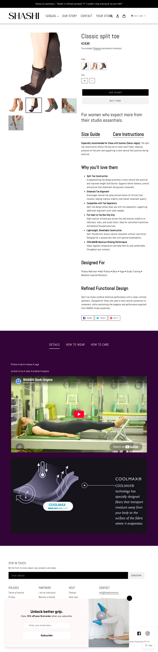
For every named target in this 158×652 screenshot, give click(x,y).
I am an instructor (47, 592)
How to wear (75, 345)
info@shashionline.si (109, 592)
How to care (100, 345)
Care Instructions (128, 134)
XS (85, 80)
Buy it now (115, 100)
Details (54, 345)
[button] (138, 15)
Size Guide (90, 134)
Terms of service (16, 592)
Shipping (97, 48)
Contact (72, 592)
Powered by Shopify (142, 641)
